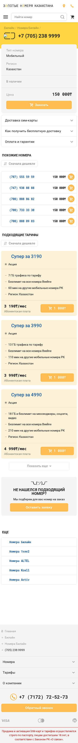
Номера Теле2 (19, 551)
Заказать (41, 105)
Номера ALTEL (19, 561)
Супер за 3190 (26, 256)
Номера (9, 662)
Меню (5, 17)
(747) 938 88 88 (21, 188)
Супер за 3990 (26, 325)
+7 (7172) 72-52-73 (72, 5)
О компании (12, 683)
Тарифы (9, 672)
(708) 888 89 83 (21, 221)
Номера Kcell (19, 570)
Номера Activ (19, 580)
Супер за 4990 (26, 394)
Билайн (9, 27)
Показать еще (37, 466)
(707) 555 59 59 (21, 177)
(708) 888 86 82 (21, 199)
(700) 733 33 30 (21, 210)
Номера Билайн (28, 27)
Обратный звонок (39, 708)
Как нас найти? (63, 5)
